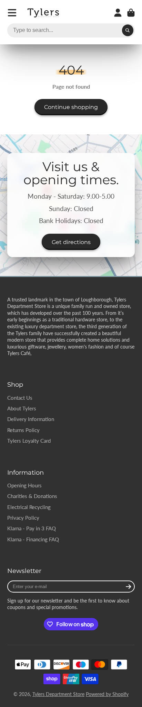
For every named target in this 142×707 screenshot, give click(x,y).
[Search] (128, 30)
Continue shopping (71, 106)
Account (118, 13)
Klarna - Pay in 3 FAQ (31, 528)
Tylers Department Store (58, 694)
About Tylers (21, 408)
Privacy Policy (23, 518)
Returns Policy (23, 430)
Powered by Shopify (107, 694)
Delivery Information (30, 419)
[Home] (44, 13)
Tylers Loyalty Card (29, 441)
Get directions (71, 242)
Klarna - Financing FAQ (33, 539)
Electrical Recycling (29, 507)
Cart (131, 13)
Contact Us (19, 398)
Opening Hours (24, 485)
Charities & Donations (32, 496)
